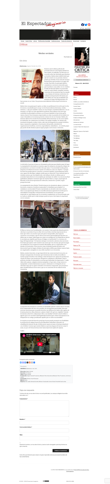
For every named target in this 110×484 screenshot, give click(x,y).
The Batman (76, 136)
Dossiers (75, 260)
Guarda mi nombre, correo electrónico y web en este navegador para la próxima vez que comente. (43, 445)
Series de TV (76, 245)
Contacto (83, 41)
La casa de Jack (77, 124)
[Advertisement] (55, 10)
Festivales (76, 241)
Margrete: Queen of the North (80, 131)
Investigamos (76, 238)
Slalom (75, 133)
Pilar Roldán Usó (68, 57)
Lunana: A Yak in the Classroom (81, 126)
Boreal (75, 99)
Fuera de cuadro (77, 257)
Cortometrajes (77, 264)
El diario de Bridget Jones (79, 117)
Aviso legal (76, 41)
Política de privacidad (44, 41)
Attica (74, 97)
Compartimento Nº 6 (78, 104)
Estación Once (77, 157)
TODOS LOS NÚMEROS (80, 230)
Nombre (22, 419)
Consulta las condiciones (82, 79)
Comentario (24, 399)
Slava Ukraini (76, 177)
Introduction (76, 120)
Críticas (75, 234)
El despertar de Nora (78, 115)
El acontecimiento (78, 113)
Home (22, 41)
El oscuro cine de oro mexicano (81, 171)
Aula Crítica (28, 41)
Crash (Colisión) (77, 108)
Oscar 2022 (76, 189)
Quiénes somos (55, 41)
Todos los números (66, 41)
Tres (74, 142)
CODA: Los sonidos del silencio (81, 101)
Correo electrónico (26, 427)
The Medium (76, 138)
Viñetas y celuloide (78, 268)
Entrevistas (76, 249)
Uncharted (76, 147)
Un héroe (75, 145)
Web (21, 435)
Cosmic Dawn (76, 106)
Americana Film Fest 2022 (80, 187)
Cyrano (75, 111)
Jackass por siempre (78, 122)
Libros (35, 41)
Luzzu (74, 129)
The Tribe (75, 140)
